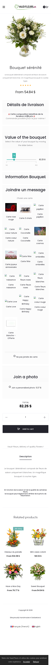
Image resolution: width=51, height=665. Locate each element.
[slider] (14, 160)
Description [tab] (25, 456)
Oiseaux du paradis (13, 552)
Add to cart (28, 429)
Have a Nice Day (13, 586)
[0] (47, 7)
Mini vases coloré (38, 552)
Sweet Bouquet (38, 586)
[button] (6, 417)
